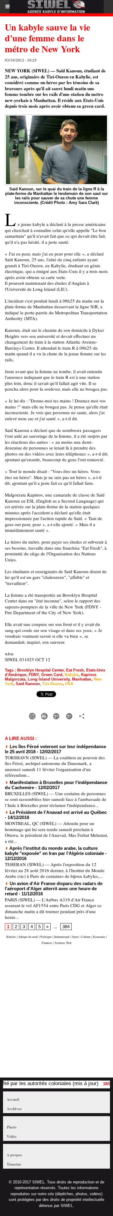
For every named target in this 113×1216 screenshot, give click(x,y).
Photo (12, 1127)
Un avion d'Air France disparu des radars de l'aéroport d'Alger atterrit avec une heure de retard (53, 888)
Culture (85, 937)
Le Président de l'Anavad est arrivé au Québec (57, 812)
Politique (46, 937)
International (61, 937)
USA (69, 683)
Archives (14, 1108)
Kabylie (72, 674)
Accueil (13, 1099)
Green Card (51, 674)
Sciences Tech (63, 943)
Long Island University (49, 679)
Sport (75, 937)
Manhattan (81, 679)
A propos (14, 1154)
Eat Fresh (75, 670)
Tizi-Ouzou (52, 683)
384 (66, 926)
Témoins (14, 1164)
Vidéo (12, 1136)
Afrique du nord (28, 937)
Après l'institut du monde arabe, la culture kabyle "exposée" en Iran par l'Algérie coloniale (54, 851)
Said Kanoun (28, 683)
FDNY (34, 674)
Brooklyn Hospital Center (40, 670)
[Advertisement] (53, 1014)
